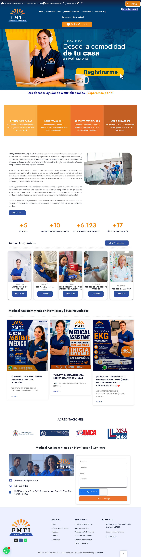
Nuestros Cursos (53, 11)
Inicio (41, 11)
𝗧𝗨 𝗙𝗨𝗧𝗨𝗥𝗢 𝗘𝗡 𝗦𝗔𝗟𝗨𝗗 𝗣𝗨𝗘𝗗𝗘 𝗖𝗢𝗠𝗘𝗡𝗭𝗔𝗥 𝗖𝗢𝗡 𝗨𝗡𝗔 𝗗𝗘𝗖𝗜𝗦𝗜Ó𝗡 (26, 379)
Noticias (98, 11)
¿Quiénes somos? (71, 11)
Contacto (66, 17)
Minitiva (100, 553)
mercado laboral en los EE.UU (47, 159)
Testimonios (87, 11)
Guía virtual (78, 17)
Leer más (19, 294)
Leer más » (14, 396)
